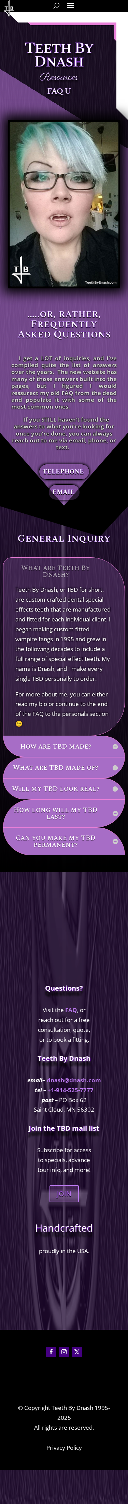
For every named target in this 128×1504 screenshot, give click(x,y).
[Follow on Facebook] (51, 1352)
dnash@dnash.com (74, 1080)
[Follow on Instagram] (64, 1352)
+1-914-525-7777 (70, 1090)
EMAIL (63, 492)
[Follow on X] (77, 1352)
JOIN (64, 1193)
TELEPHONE (63, 471)
